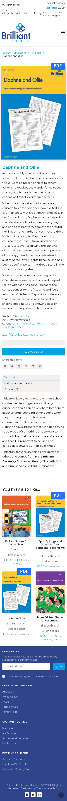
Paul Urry (17, 549)
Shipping (7, 727)
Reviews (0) (11, 389)
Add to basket (33, 351)
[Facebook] (5, 366)
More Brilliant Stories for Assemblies (50, 619)
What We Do (10, 696)
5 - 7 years (23, 323)
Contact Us (9, 743)
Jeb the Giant (16, 618)
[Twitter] (12, 366)
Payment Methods (13, 759)
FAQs (5, 701)
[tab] (33, 378)
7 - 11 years (51, 323)
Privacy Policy (10, 711)
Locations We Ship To (15, 764)
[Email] (40, 366)
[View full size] (6, 71)
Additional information (18, 383)
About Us (8, 691)
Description (11, 377)
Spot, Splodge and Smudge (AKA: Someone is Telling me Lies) (50, 546)
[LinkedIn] (33, 366)
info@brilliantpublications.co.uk (19, 13)
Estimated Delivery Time (16, 769)
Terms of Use (10, 706)
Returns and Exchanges (16, 738)
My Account (9, 733)
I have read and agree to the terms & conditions (32, 676)
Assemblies (37, 323)
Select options (16, 555)
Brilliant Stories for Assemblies (16, 543)
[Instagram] (39, 794)
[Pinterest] (19, 366)
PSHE (20, 327)
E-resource (9, 327)
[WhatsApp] (26, 366)
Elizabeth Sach (22, 316)
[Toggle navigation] (63, 32)
